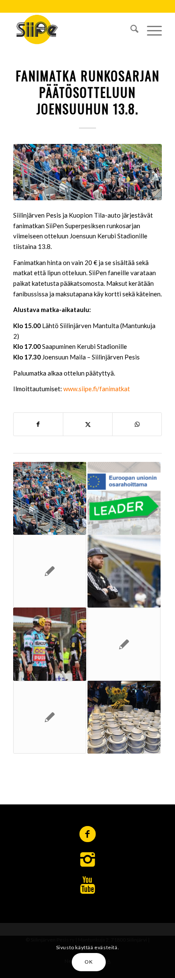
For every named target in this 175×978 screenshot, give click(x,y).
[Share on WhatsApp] (137, 424)
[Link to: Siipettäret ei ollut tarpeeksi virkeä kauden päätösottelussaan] (49, 717)
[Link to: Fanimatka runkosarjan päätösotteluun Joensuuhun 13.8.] (49, 498)
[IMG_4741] (87, 172)
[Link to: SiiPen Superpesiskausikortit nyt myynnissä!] (124, 644)
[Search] (130, 29)
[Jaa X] (87, 424)
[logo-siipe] (72, 29)
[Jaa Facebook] (38, 424)
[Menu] (150, 29)
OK (89, 962)
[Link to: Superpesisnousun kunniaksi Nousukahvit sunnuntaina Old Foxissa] (124, 717)
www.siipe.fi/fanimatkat (96, 388)
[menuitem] (130, 29)
